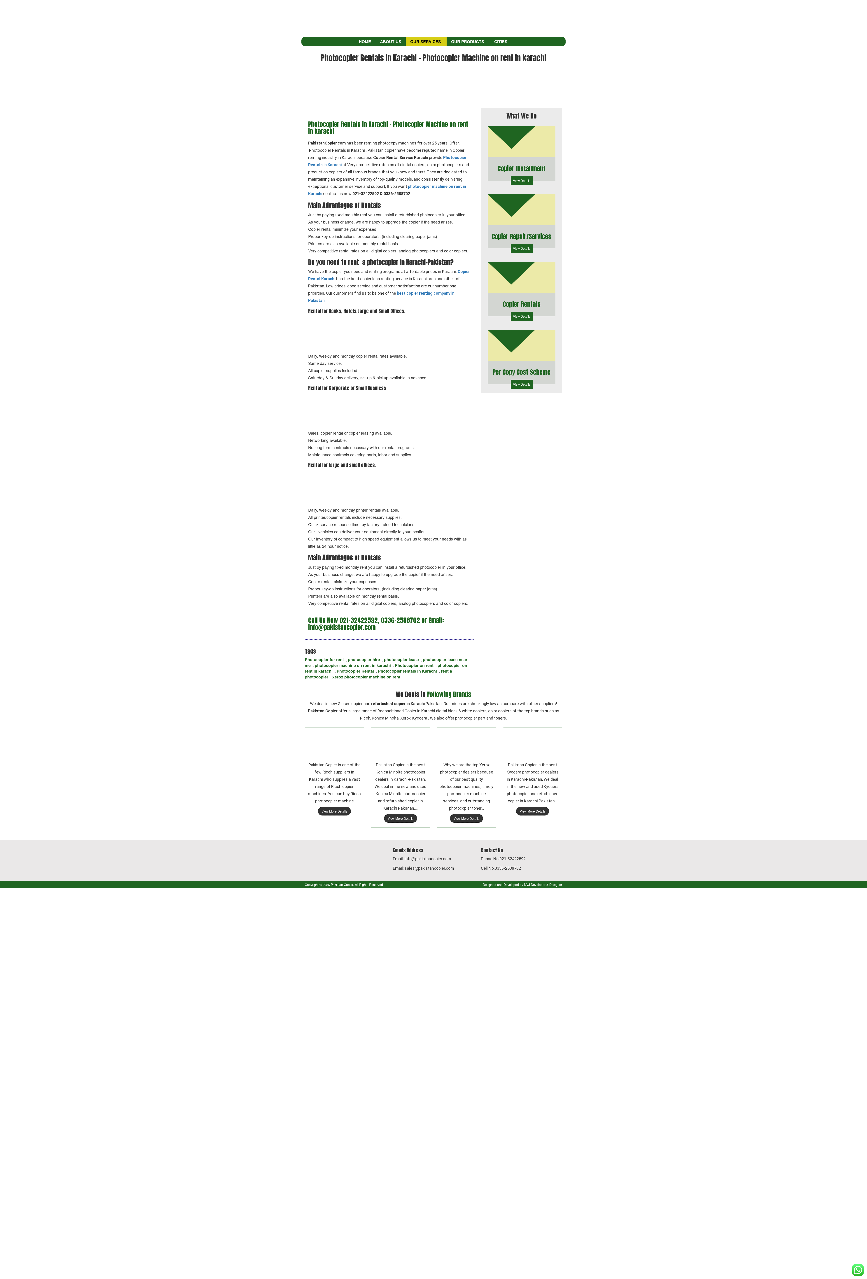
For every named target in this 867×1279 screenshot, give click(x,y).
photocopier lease (401, 659)
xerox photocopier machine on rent (366, 677)
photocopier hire (364, 659)
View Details (521, 180)
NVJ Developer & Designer (543, 884)
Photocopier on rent (414, 665)
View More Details (334, 811)
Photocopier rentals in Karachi (407, 671)
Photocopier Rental (355, 671)
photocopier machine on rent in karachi (353, 665)
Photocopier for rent (324, 659)
